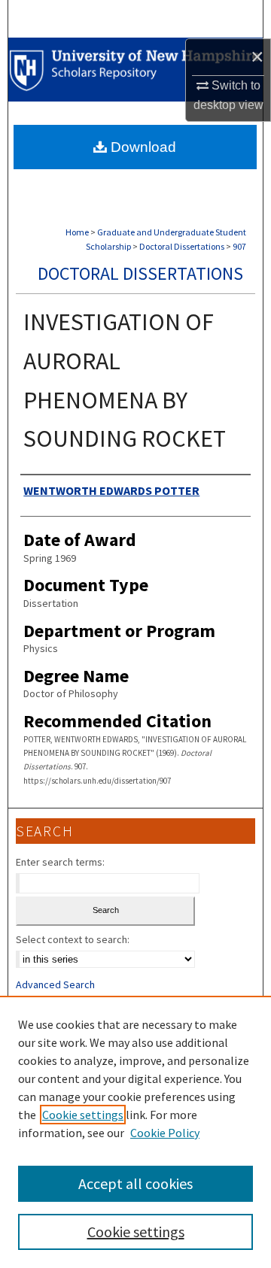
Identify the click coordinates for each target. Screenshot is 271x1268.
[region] (135, 1132)
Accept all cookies (135, 1183)
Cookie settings (82, 1114)
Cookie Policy (164, 1132)
